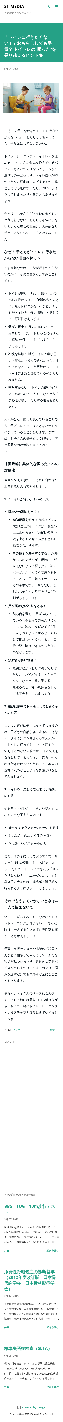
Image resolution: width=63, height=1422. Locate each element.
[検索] (48, 6)
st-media (14, 6)
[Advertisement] (31, 1159)
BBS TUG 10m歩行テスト (29, 1209)
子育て (16, 1030)
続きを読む (53, 1250)
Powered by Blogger (33, 1407)
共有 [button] (52, 1030)
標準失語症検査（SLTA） (28, 1348)
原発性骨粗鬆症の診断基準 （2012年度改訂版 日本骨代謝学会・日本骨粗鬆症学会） (31, 1280)
